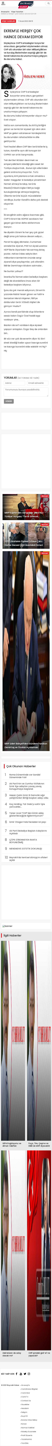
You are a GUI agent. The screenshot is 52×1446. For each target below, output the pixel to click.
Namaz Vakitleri (27, 1428)
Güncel (45, 496)
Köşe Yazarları (8, 21)
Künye (23, 1424)
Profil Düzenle (26, 1435)
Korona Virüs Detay (29, 1420)
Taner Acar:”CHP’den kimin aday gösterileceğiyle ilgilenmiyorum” (24, 814)
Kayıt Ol (24, 1416)
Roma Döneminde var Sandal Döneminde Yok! (22, 776)
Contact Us (26, 1400)
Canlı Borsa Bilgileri (29, 1389)
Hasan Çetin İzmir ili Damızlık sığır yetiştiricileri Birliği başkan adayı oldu (26, 796)
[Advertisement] (26, 360)
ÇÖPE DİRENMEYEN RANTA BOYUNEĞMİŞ (21, 841)
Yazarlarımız (26, 1439)
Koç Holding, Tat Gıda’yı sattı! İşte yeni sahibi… (25, 805)
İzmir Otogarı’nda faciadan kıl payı (25, 822)
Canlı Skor (25, 1393)
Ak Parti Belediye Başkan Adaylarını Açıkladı (26, 832)
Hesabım (25, 1408)
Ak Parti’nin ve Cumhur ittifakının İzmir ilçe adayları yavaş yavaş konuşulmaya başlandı (24, 785)
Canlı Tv (24, 1397)
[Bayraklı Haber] (26, 7)
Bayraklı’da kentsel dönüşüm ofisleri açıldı (26, 858)
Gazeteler (25, 1404)
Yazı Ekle (24, 1443)
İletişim (24, 1412)
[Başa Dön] (47, 1441)
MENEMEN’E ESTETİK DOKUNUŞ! (23, 848)
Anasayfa (25, 1385)
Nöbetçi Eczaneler (28, 1431)
